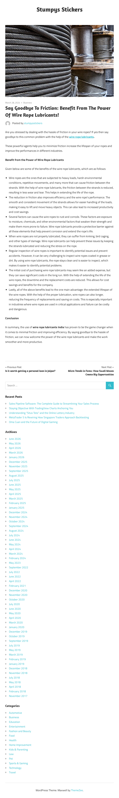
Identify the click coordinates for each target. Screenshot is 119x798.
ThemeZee (77, 790)
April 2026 (15, 448)
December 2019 (18, 632)
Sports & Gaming (18, 763)
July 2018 (14, 678)
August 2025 (16, 476)
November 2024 (18, 517)
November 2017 (18, 696)
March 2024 (16, 554)
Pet (11, 759)
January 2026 (16, 457)
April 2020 (15, 618)
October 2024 (17, 521)
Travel (12, 772)
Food (12, 736)
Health (12, 740)
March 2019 (16, 655)
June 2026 (15, 439)
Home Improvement (20, 745)
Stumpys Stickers (60, 9)
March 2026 (16, 453)
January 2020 (16, 627)
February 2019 (17, 659)
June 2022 (15, 576)
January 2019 (16, 664)
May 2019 (15, 650)
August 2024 (16, 531)
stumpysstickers (33, 123)
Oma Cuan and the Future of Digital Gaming (33, 422)
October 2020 (17, 599)
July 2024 (14, 535)
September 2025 (18, 471)
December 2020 (18, 590)
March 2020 (16, 622)
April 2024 (15, 549)
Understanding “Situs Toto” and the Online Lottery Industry (41, 413)
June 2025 (15, 485)
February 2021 (17, 586)
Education (14, 722)
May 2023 (15, 563)
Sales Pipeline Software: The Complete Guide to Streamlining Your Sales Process (54, 404)
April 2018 (15, 687)
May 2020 (15, 613)
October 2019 (17, 636)
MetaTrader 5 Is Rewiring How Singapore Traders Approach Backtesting (49, 417)
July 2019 (14, 645)
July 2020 (14, 604)
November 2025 (18, 466)
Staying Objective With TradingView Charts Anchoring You (41, 408)
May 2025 (15, 489)
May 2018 (15, 682)
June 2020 (15, 609)
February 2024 (17, 558)
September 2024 (18, 526)
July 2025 (14, 480)
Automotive (15, 713)
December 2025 (18, 462)
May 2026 (15, 443)
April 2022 (15, 581)
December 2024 (18, 512)
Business (27, 102)
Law (11, 754)
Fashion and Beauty (20, 731)
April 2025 (15, 494)
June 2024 (15, 540)
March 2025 (16, 499)
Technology (15, 768)
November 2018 (18, 673)
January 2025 (16, 508)
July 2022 (14, 572)
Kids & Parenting (18, 750)
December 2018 (18, 668)
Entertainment (17, 727)
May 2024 (15, 544)
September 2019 (18, 641)
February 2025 (17, 503)
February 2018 (17, 691)
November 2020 (18, 595)
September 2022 (18, 567)
